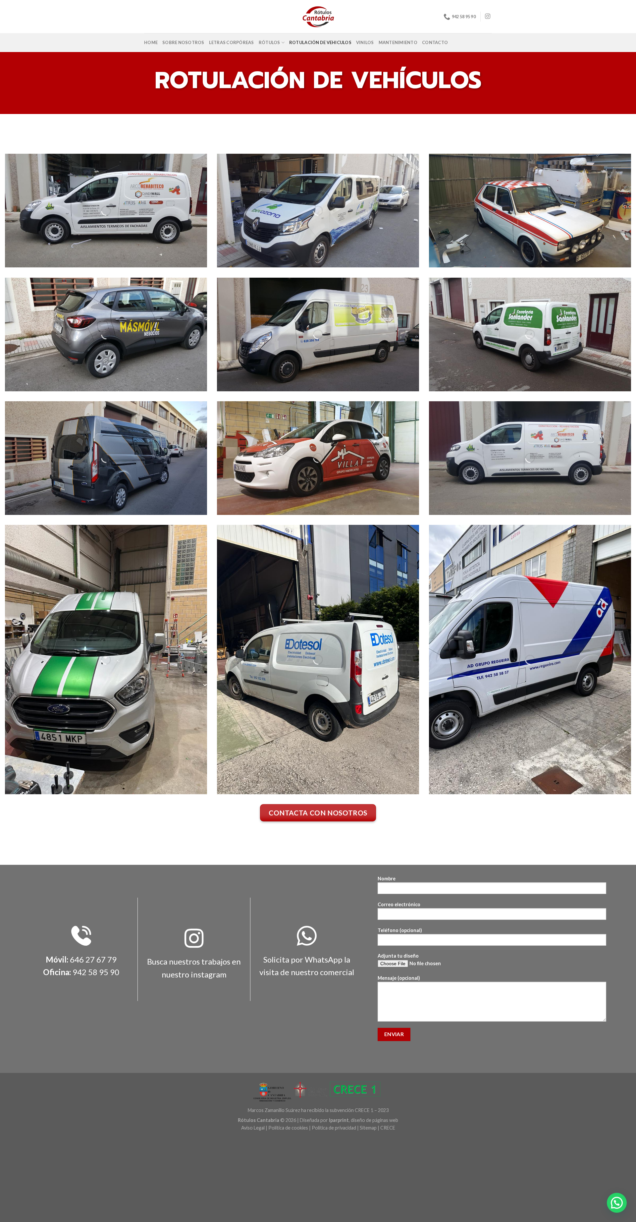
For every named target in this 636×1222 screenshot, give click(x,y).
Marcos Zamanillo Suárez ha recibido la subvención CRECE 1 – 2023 (318, 1110)
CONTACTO (435, 42)
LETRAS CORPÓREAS (231, 42)
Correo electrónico (399, 904)
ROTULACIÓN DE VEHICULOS (320, 42)
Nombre (387, 878)
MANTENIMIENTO (398, 42)
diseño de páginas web (374, 1120)
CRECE (387, 1128)
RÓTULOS (269, 42)
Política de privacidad (334, 1128)
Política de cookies (288, 1128)
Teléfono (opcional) (400, 930)
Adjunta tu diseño (398, 956)
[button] (617, 1203)
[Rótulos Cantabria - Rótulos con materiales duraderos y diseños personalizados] (318, 16)
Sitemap (368, 1128)
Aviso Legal (253, 1128)
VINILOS (365, 42)
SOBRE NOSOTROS (183, 42)
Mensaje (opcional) (399, 978)
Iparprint (339, 1120)
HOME (151, 42)
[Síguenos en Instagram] (487, 17)
